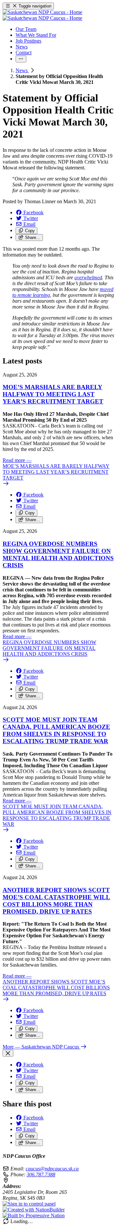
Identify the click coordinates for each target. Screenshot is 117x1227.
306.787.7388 (41, 1174)
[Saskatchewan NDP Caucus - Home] (42, 15)
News (22, 70)
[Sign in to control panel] (29, 1204)
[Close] (8, 1053)
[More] (21, 59)
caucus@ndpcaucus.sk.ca (52, 1168)
